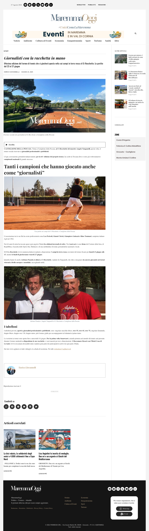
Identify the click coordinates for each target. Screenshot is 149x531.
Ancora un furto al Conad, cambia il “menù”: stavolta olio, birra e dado (135, 89)
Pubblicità (92, 4)
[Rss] (38, 5)
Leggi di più (8, 471)
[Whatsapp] (51, 5)
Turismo (98, 40)
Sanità (108, 40)
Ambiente (27, 40)
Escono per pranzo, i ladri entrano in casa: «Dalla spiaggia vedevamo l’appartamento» (135, 59)
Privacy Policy (38, 508)
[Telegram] (30, 5)
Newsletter (81, 4)
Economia (59, 40)
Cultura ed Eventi (43, 40)
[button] (6, 406)
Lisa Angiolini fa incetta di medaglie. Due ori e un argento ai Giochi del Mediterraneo (54, 456)
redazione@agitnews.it (62, 349)
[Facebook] (25, 5)
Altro (116, 40)
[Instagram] (34, 5)
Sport (88, 40)
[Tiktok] (47, 5)
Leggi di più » (132, 66)
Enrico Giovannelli (27, 367)
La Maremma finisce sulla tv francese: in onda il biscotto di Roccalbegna (137, 75)
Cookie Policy (48, 508)
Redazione (102, 4)
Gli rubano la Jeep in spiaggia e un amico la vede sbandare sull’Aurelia (136, 103)
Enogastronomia (74, 40)
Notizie (17, 40)
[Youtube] (42, 5)
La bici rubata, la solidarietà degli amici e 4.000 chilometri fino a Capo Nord (19, 456)
